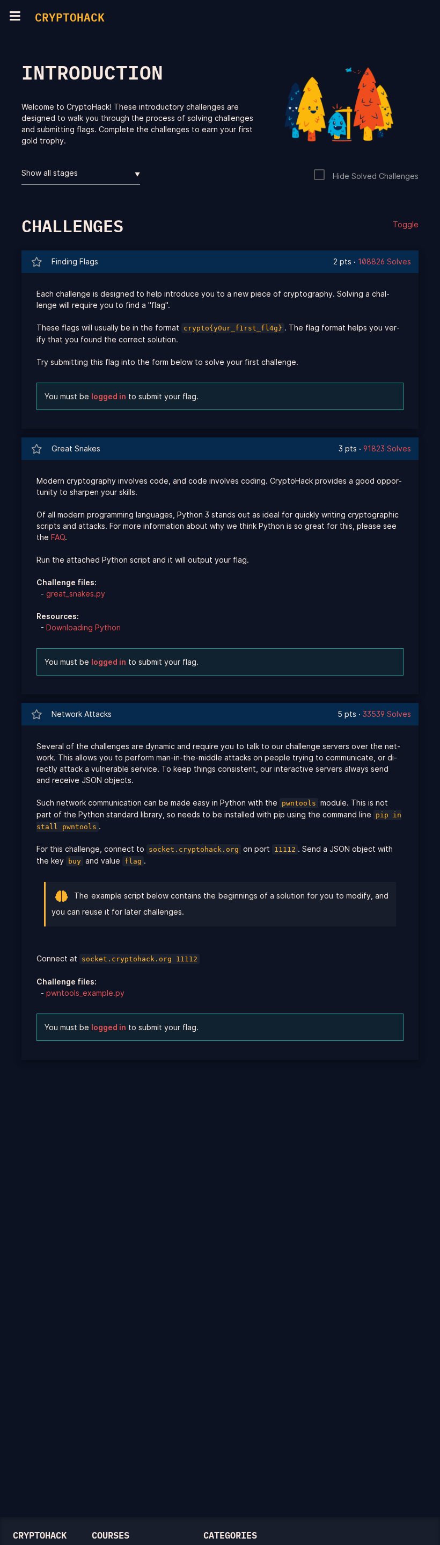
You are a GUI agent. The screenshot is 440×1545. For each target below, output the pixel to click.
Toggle (406, 224)
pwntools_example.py (85, 992)
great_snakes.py (75, 593)
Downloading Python (83, 627)
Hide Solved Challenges (376, 176)
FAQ (58, 537)
